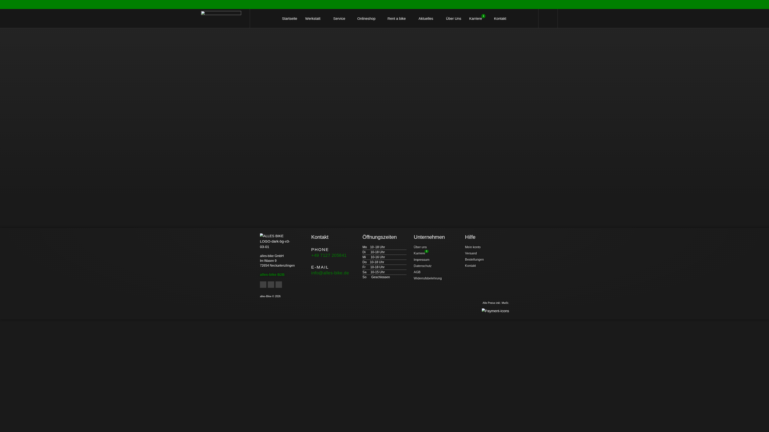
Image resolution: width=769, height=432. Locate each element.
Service (339, 19)
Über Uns (453, 19)
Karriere (476, 18)
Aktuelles (426, 19)
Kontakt (500, 19)
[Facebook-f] (263, 284)
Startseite (289, 19)
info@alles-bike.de (330, 272)
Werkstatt (312, 19)
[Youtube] (279, 284)
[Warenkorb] (548, 18)
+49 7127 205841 (329, 255)
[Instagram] (271, 284)
